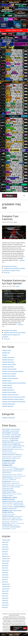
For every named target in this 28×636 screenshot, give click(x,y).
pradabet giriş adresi (8, 463)
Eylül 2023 (5, 581)
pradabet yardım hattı (18, 516)
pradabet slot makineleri (7, 503)
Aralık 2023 (5, 574)
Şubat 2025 (5, 542)
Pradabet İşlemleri (7, 385)
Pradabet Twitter (17, 510)
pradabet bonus (6, 444)
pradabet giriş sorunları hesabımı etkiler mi (9, 467)
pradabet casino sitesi (8, 454)
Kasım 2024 (5, 549)
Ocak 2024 (5, 572)
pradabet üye (13, 523)
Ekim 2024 (5, 551)
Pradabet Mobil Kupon (8, 362)
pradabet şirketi (16, 525)
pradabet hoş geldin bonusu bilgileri (19, 476)
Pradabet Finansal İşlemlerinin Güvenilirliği (13, 401)
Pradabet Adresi (6, 350)
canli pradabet (5, 431)
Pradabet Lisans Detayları (9, 392)
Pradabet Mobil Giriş (7, 406)
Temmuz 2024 (6, 558)
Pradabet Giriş (6, 352)
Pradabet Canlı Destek (7, 449)
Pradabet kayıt (6, 481)
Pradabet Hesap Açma (7, 476)
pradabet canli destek (7, 445)
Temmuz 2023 (6, 586)
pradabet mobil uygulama (7, 488)
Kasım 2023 (5, 577)
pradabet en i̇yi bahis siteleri (7, 456)
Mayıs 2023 (5, 591)
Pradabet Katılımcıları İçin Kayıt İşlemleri (14, 282)
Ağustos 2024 (6, 556)
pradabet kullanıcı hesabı (15, 483)
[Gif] (14, 82)
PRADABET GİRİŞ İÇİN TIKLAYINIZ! (14, 30)
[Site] (14, 50)
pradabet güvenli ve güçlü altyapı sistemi (9, 474)
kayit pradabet (15, 436)
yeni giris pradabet (6, 528)
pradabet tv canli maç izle (9, 508)
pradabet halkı (19, 474)
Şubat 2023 (5, 598)
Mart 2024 (5, 567)
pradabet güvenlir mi (6, 472)
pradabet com (18, 454)
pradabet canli (16, 444)
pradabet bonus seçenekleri (11, 268)
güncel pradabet (6, 436)
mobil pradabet (5, 438)
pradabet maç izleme (15, 486)
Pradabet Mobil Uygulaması (8, 490)
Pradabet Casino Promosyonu (10, 394)
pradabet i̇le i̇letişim (5, 479)
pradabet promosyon (8, 499)
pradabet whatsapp (8, 516)
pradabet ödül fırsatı (13, 521)
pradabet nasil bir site (7, 493)
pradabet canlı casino (16, 447)
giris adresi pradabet (14, 431)
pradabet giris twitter (6, 458)
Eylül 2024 (5, 554)
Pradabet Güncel (19, 469)
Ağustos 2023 (6, 584)
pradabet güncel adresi (7, 470)
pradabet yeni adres (6, 517)
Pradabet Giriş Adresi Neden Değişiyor (12, 371)
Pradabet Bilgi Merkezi (8, 390)
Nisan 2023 (5, 593)
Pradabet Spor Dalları (8, 366)
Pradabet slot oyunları (18, 503)
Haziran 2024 (5, 561)
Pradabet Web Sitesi (7, 512)
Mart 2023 (5, 595)
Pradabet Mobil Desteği (8, 404)
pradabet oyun (13, 528)
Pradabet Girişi (7, 465)
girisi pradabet (6, 433)
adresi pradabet (6, 429)
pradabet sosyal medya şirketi (7, 504)
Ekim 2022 (5, 607)
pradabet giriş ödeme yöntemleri (7, 469)
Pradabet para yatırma (9, 497)
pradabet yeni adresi (16, 517)
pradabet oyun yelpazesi (7, 495)
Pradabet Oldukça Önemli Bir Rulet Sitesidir (14, 383)
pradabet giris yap (16, 458)
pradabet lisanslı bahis (19, 485)
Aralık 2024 (5, 547)
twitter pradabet (5, 526)
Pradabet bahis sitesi (8, 442)
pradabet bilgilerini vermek (19, 442)
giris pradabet (15, 432)
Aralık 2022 (5, 602)
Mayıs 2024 (5, 563)
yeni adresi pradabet (15, 526)
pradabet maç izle (15, 270)
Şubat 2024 (5, 570)
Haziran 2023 (5, 588)
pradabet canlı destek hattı (18, 449)
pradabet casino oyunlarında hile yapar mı (9, 452)
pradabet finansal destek (17, 456)
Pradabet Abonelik (7, 387)
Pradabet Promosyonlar (10, 266)
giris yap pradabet (6, 434)
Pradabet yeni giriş (6, 519)
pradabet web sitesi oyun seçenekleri (8, 514)
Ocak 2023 (5, 600)
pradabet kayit (13, 479)
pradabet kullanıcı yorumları (8, 485)
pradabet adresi (13, 438)
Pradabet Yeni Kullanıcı (8, 357)
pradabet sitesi (19, 501)
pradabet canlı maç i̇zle (7, 451)
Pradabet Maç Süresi (8, 359)
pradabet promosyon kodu (9, 501)
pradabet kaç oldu (6, 483)
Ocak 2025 (5, 544)
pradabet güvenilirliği (17, 470)
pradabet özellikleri (6, 523)
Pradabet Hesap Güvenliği (9, 369)
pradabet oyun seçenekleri (16, 493)
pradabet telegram (19, 506)
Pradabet (4, 355)
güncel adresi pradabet (16, 434)
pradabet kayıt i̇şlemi (15, 481)
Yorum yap (7, 272)
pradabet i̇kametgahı (17, 477)
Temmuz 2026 (6, 540)
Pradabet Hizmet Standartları (10, 378)
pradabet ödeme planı (6, 521)
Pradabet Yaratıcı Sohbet (9, 364)
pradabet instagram (7, 477)
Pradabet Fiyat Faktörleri (10, 218)
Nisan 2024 (5, 565)
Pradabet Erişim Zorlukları (9, 373)
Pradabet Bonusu (7, 380)
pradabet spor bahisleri (18, 504)
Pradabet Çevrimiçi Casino (17, 519)
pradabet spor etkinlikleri (7, 506)
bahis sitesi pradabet (15, 429)
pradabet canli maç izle (18, 445)
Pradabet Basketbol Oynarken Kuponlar (13, 399)
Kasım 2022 (5, 605)
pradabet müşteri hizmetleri (9, 492)
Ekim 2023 (5, 579)
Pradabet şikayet (7, 525)
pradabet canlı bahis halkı (6, 447)
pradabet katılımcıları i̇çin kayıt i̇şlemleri (14, 332)
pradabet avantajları (5, 440)
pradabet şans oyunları (20, 523)
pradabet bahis (14, 440)
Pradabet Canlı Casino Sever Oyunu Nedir (13, 397)
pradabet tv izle (7, 510)
